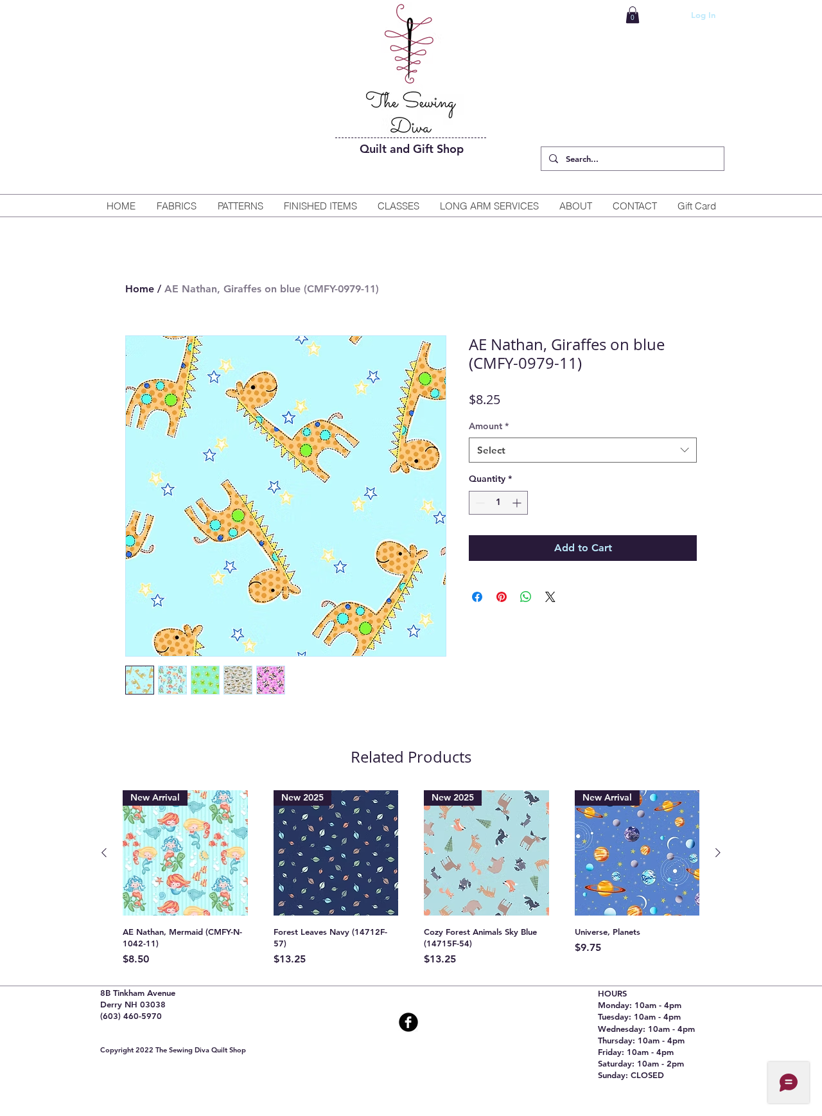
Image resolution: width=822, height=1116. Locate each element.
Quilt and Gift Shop (412, 148)
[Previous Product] (104, 852)
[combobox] (583, 450)
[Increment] (518, 503)
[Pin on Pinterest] (501, 597)
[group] (411, 879)
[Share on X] (550, 597)
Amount (489, 426)
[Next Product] (718, 852)
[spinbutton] (498, 503)
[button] (632, 14)
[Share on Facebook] (477, 597)
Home (139, 289)
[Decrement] (479, 503)
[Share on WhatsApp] (526, 597)
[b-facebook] (408, 1022)
